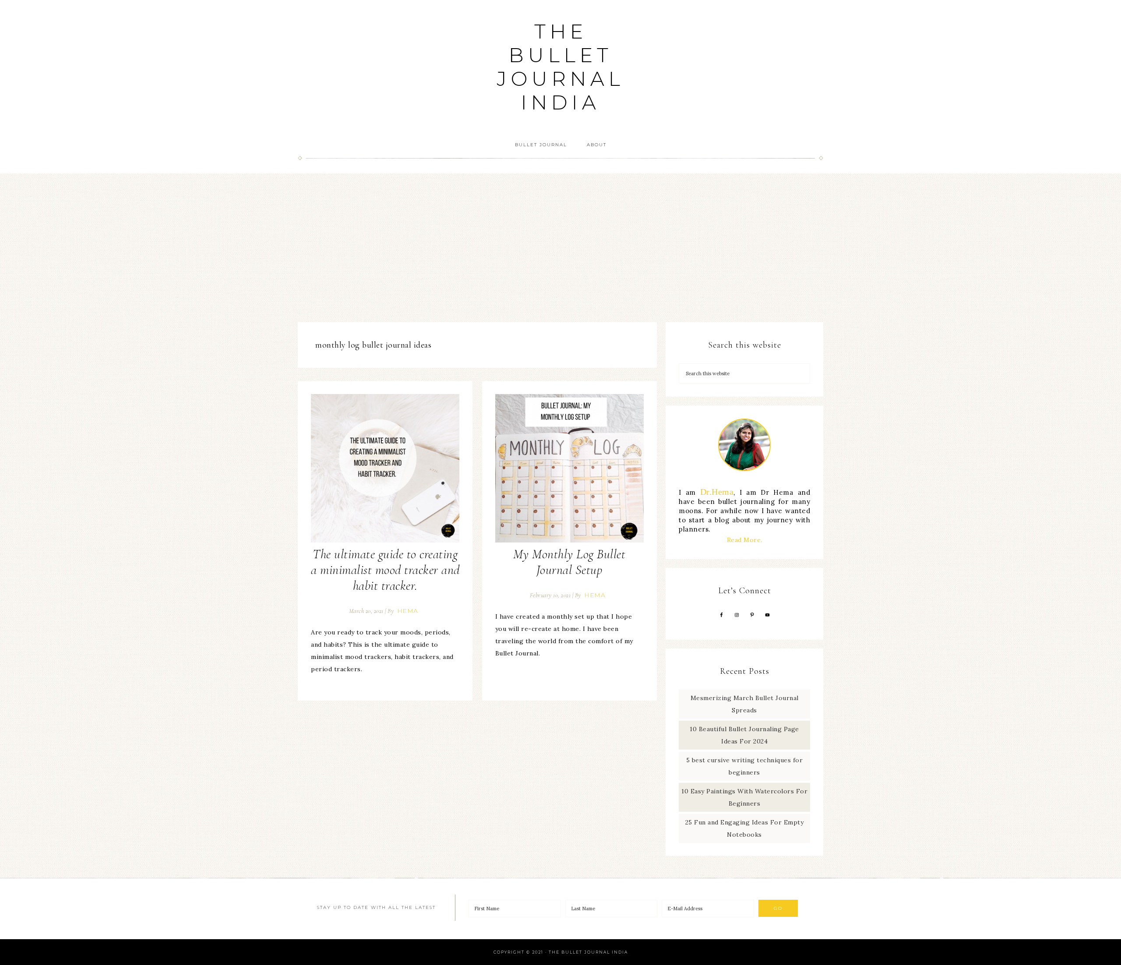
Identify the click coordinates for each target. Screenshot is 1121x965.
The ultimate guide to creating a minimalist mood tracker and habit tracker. (385, 570)
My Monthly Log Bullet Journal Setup (569, 562)
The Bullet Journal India (560, 66)
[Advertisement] (560, 248)
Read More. (744, 540)
